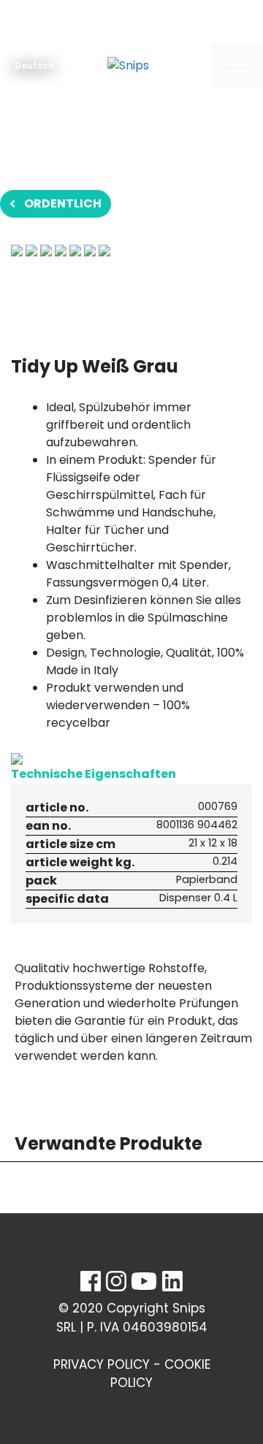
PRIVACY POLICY (101, 1364)
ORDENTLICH (63, 203)
